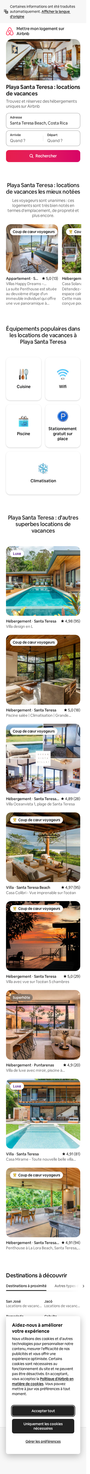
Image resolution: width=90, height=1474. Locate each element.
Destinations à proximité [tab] (26, 1286)
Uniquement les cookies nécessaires (43, 1426)
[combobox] (43, 123)
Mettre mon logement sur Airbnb (40, 31)
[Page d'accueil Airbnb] (10, 31)
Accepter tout (43, 1411)
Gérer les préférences (43, 1441)
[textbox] (24, 141)
